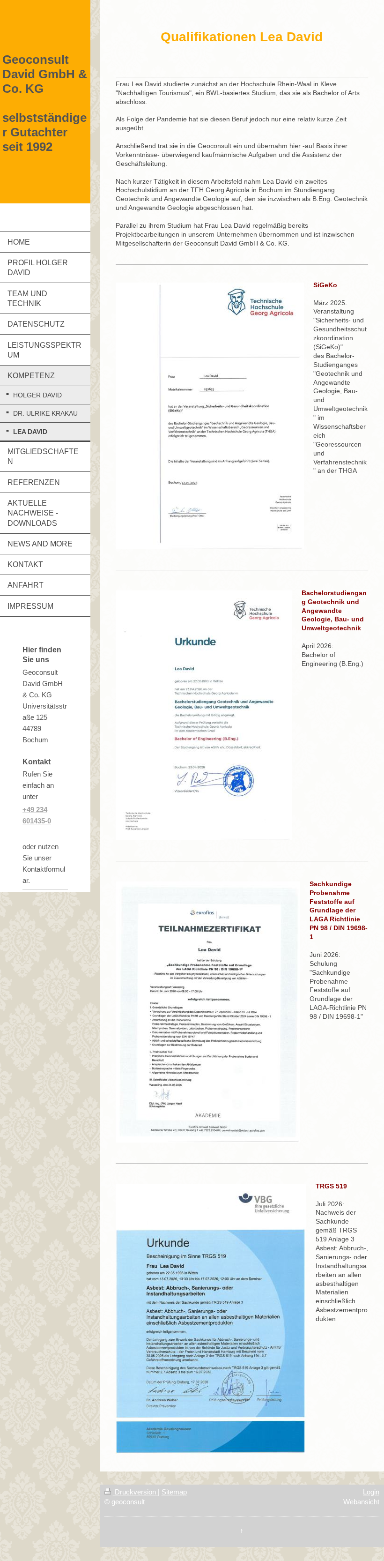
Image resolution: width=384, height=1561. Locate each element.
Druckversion (135, 1492)
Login (371, 1492)
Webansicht (361, 1502)
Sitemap (174, 1492)
